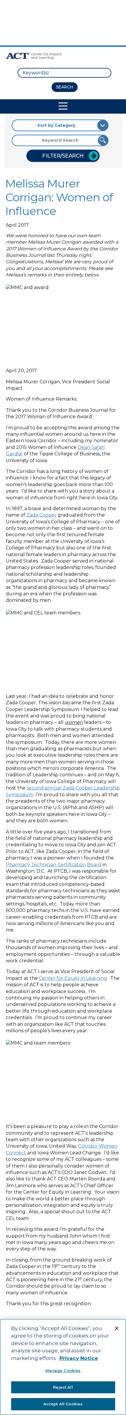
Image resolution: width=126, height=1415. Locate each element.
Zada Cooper (41, 515)
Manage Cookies (63, 1370)
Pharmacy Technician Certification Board (53, 864)
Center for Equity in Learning (73, 978)
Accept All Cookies (63, 1404)
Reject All (63, 1387)
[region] (63, 1367)
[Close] (116, 1328)
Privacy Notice (78, 1358)
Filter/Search (63, 156)
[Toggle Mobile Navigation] (63, 106)
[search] (64, 73)
